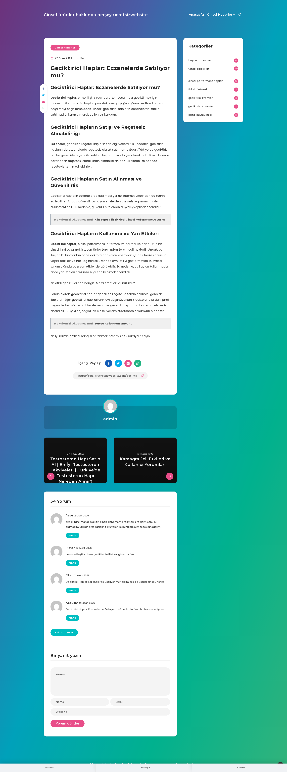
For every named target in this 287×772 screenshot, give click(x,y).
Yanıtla (73, 535)
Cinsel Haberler (219, 14)
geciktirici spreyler (200, 106)
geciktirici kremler (200, 98)
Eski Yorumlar (64, 632)
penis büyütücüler (200, 115)
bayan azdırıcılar (199, 60)
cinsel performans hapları (206, 81)
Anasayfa (196, 14)
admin (110, 418)
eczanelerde (140, 109)
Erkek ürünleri (197, 89)
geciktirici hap (82, 300)
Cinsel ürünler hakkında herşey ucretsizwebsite (96, 14)
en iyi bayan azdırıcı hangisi (71, 336)
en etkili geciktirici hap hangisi (72, 283)
